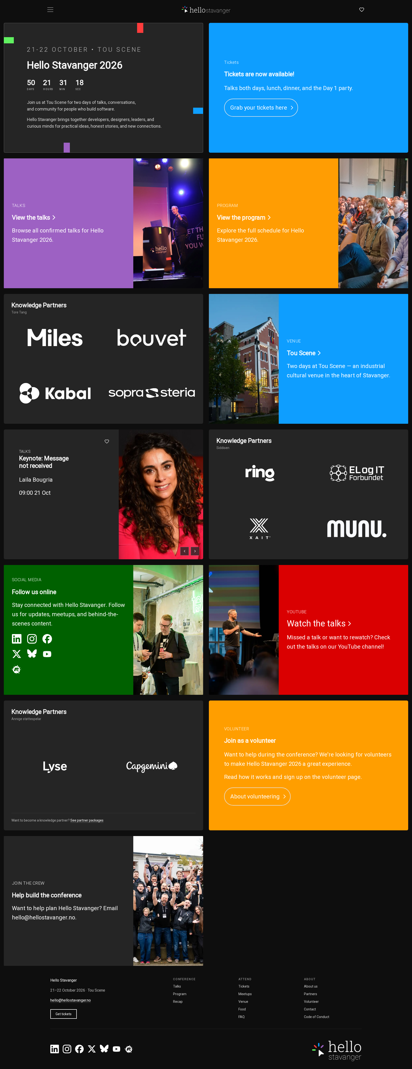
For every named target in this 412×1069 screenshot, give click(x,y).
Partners (310, 994)
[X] (16, 654)
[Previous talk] (184, 551)
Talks (177, 986)
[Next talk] (195, 551)
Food (242, 1009)
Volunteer (311, 1001)
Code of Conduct (316, 1017)
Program (179, 994)
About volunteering (255, 796)
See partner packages (86, 820)
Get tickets (64, 1014)
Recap (178, 1001)
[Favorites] (361, 9)
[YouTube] (47, 654)
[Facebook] (47, 639)
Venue (243, 1001)
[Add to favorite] (107, 441)
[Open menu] (50, 9)
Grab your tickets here (258, 107)
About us (311, 986)
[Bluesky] (32, 654)
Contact (310, 1009)
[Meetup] (16, 669)
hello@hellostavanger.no (43, 917)
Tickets (243, 986)
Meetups (245, 994)
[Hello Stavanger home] (206, 9)
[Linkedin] (16, 639)
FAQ (241, 1017)
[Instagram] (32, 639)
